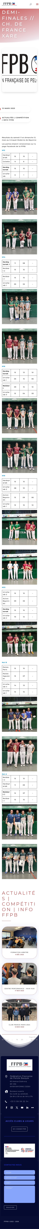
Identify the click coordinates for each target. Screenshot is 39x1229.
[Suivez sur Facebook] (6, 1107)
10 (17, 1039)
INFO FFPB (8, 120)
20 (22, 1039)
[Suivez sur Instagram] (12, 1107)
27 (31, 1039)
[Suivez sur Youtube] (22, 1107)
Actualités (8, 118)
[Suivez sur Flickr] (32, 1107)
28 (37, 1039)
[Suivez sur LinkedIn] (27, 1107)
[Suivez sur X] (17, 1107)
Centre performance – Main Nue (19, 988)
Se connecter (19, 1129)
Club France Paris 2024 (19, 1025)
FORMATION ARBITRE (19, 952)
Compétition (22, 118)
